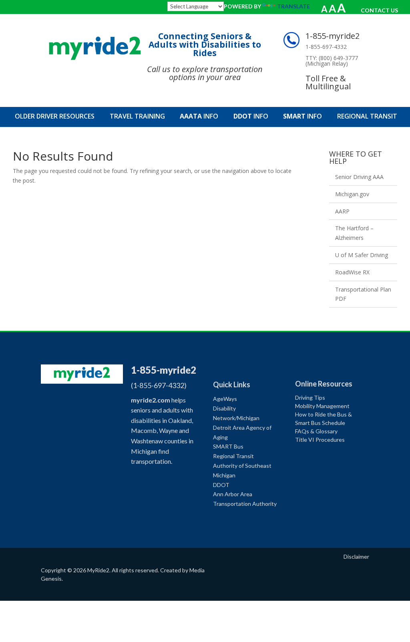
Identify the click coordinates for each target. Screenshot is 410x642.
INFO (199, 117)
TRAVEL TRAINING (137, 117)
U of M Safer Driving (361, 255)
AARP (342, 211)
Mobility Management (322, 406)
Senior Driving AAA (359, 177)
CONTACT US (379, 10)
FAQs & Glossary (316, 431)
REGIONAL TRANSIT (367, 117)
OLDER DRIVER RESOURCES (54, 117)
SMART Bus (228, 446)
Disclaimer (356, 556)
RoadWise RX (352, 272)
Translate (293, 6)
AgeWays (225, 398)
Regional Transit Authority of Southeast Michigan (242, 466)
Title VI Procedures (320, 439)
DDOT (221, 484)
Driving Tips (310, 397)
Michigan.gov (352, 194)
